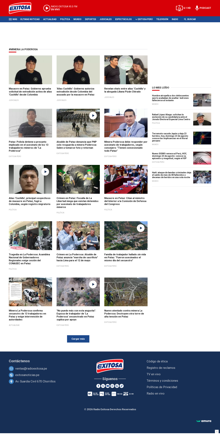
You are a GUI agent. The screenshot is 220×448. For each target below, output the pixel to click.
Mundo (77, 19)
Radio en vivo (155, 393)
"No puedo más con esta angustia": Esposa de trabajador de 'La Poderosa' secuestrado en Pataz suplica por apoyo (76, 315)
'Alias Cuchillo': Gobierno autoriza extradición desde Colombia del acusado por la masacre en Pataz (75, 91)
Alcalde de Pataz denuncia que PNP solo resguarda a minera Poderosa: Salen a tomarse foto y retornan (77, 144)
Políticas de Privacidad (162, 387)
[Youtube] (108, 386)
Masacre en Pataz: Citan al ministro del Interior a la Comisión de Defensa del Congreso (125, 201)
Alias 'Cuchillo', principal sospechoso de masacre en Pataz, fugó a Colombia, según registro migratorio (29, 201)
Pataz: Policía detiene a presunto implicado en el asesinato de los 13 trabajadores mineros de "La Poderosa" (28, 146)
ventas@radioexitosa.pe (31, 368)
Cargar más (78, 338)
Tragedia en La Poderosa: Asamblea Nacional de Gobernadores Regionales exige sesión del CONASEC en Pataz (29, 259)
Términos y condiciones (162, 380)
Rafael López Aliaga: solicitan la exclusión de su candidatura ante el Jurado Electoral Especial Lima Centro (171, 117)
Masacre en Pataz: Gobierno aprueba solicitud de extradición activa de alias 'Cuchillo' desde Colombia (30, 91)
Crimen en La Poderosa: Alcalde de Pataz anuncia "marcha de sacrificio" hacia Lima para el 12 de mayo (77, 257)
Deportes (90, 19)
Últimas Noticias (30, 19)
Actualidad (50, 19)
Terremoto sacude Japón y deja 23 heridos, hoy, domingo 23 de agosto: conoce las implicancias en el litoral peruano (170, 137)
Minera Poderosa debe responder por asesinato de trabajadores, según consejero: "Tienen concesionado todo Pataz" (125, 146)
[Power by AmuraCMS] (203, 421)
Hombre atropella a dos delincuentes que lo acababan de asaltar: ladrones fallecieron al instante (170, 98)
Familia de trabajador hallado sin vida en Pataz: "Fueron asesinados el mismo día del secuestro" (125, 257)
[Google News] (117, 386)
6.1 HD (187, 8)
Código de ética (157, 361)
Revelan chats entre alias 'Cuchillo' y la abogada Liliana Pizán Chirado (124, 90)
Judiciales (106, 19)
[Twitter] (103, 386)
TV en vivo (154, 374)
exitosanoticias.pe (27, 375)
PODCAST (205, 8)
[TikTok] (122, 386)
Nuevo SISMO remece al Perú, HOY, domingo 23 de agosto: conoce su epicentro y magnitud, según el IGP (169, 156)
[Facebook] (98, 386)
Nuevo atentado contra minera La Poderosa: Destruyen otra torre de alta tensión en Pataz (124, 313)
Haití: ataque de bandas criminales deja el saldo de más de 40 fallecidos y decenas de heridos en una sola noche (171, 175)
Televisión (162, 19)
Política (65, 19)
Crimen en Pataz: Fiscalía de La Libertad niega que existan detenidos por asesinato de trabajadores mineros (77, 203)
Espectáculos (123, 19)
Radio (175, 19)
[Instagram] (112, 386)
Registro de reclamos (161, 368)
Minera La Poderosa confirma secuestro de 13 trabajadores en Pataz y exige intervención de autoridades (27, 315)
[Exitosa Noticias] (22, 8)
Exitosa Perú (145, 19)
